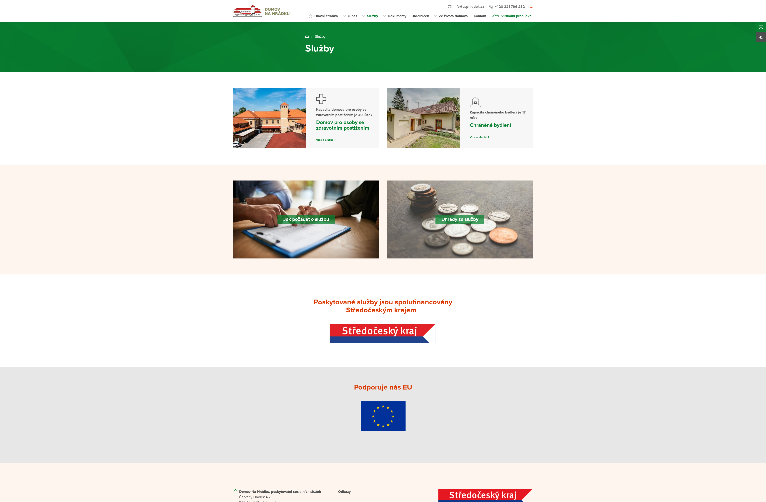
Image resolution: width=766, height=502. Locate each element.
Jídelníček (420, 16)
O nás (352, 16)
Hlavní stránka (326, 16)
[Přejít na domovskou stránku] (261, 11)
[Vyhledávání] (531, 7)
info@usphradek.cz (468, 6)
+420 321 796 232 (509, 6)
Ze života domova (453, 16)
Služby (372, 16)
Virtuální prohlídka (516, 16)
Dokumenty (397, 16)
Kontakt (480, 16)
